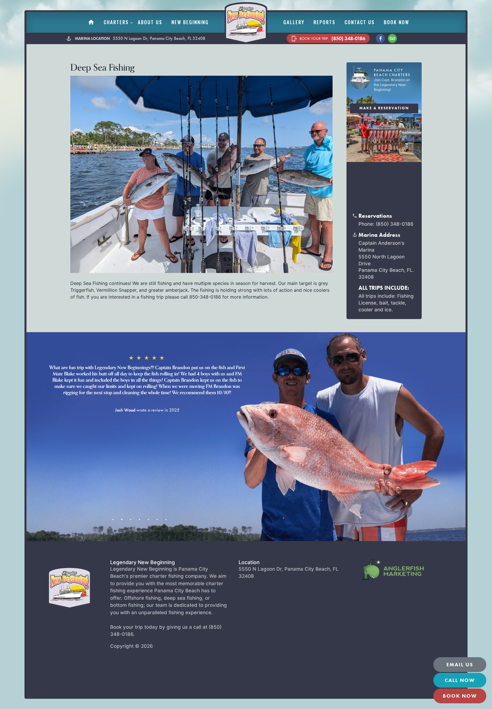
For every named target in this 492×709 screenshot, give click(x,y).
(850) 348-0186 (328, 38)
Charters (116, 22)
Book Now (396, 22)
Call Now (460, 680)
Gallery (293, 22)
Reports (324, 22)
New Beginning (190, 22)
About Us (150, 22)
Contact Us (360, 22)
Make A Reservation (384, 108)
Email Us (459, 664)
